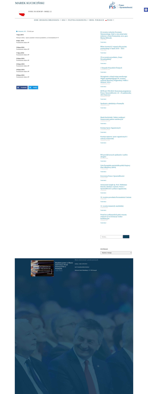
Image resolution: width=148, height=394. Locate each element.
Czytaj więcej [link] (58, 270)
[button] (22, 87)
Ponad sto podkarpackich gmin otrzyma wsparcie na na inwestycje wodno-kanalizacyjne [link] (113, 216)
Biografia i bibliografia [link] (49, 20)
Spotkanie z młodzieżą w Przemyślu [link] (112, 103)
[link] (146, 10)
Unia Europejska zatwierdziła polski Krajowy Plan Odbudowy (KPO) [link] (115, 166)
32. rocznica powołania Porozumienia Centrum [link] (115, 197)
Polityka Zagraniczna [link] (77, 20)
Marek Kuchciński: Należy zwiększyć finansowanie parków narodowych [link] (112, 118)
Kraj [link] (63, 20)
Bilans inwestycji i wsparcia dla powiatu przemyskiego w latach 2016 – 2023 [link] (113, 47)
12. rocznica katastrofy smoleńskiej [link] (111, 206)
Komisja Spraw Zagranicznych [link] (110, 128)
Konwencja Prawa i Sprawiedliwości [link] (112, 176)
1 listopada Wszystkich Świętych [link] (111, 68)
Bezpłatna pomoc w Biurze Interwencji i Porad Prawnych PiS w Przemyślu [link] (64, 265)
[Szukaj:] (111, 236)
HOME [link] (36, 20)
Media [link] (91, 20)
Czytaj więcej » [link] (103, 42)
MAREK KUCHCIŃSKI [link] (29, 3)
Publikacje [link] (99, 20)
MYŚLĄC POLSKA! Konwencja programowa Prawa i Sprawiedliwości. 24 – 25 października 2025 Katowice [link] (115, 93)
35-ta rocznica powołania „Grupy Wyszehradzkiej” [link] (111, 58)
